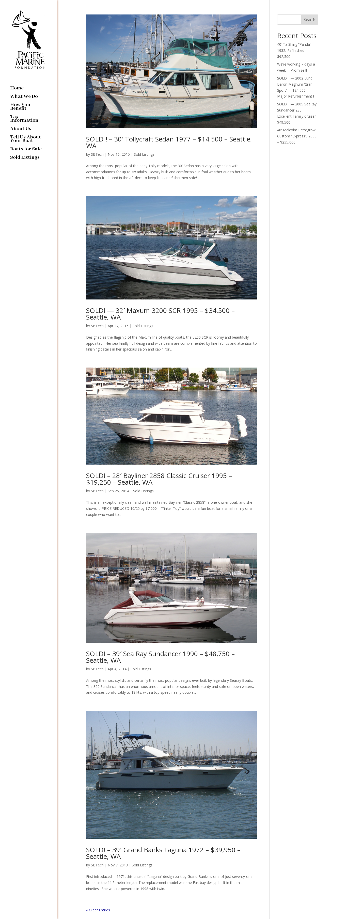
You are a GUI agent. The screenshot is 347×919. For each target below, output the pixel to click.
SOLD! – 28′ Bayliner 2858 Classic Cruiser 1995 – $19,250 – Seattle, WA (159, 479)
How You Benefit (20, 107)
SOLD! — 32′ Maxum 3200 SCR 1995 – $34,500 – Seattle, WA (160, 314)
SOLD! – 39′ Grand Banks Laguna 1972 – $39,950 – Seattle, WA (163, 853)
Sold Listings (25, 158)
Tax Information (24, 119)
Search (309, 19)
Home (17, 88)
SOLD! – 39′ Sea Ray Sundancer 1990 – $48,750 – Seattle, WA (160, 657)
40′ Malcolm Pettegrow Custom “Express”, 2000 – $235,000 (297, 136)
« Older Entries (98, 910)
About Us (20, 129)
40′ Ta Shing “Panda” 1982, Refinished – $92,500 (294, 50)
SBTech (97, 154)
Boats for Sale (26, 149)
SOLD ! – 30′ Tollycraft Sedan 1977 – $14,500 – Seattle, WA (169, 142)
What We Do (24, 97)
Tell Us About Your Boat (25, 139)
